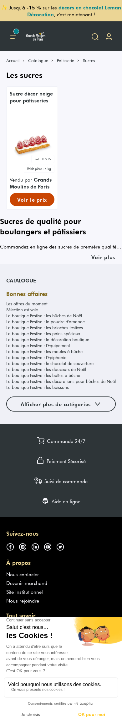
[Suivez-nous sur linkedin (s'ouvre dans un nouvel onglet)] (37, 546)
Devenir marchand (26, 582)
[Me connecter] (109, 36)
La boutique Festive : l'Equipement (38, 345)
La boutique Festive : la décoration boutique (47, 339)
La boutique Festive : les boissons (37, 387)
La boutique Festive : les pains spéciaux (43, 333)
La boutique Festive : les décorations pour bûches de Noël (61, 381)
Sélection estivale (22, 310)
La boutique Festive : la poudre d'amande (45, 322)
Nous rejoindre (22, 600)
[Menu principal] (13, 36)
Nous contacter (22, 574)
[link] (15, 60)
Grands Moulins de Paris (31, 183)
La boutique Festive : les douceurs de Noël (46, 369)
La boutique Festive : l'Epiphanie (36, 357)
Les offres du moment (27, 304)
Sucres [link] (89, 60)
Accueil (12, 60)
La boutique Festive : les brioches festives (44, 327)
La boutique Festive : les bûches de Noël (44, 316)
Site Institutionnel (24, 591)
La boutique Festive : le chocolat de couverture (50, 363)
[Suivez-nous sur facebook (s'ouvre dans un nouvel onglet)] (12, 546)
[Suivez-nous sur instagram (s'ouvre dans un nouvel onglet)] (25, 546)
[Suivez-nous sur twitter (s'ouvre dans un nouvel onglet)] (62, 546)
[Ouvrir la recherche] (95, 36)
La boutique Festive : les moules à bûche (44, 351)
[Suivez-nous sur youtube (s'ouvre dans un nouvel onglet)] (50, 546)
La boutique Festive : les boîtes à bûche (43, 375)
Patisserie (65, 60)
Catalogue (38, 60)
